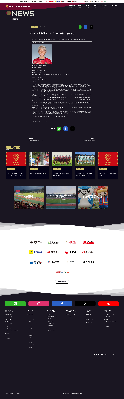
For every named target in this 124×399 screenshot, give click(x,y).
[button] (72, 6)
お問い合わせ (17, 393)
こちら (47, 122)
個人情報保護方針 (9, 393)
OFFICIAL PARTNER (62, 282)
